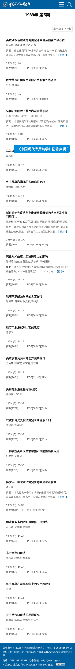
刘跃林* (18, 425)
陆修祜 (9, 425)
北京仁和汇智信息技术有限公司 (30, 664)
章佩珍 (15, 85)
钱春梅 (9, 221)
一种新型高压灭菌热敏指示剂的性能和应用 (32, 451)
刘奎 (8, 85)
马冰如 (26, 45)
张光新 (26, 301)
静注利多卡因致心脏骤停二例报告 (27, 522)
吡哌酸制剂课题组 (58, 221)
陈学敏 (18, 221)
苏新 (22, 186)
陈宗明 (9, 332)
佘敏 (8, 588)
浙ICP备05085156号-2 (59, 647)
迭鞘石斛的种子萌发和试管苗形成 (27, 110)
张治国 (15, 116)
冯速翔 (18, 45)
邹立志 (9, 456)
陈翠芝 (18, 363)
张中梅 (9, 394)
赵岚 (16, 186)
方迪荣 (9, 363)
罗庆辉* (35, 261)
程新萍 (26, 221)
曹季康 (35, 363)
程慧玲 (18, 558)
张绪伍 (18, 394)
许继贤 (35, 301)
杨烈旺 (9, 558)
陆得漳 (9, 261)
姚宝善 (26, 363)
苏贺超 (9, 527)
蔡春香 (26, 558)
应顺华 (18, 456)
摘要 (8, 68)
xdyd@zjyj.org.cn (50, 660)
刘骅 (8, 116)
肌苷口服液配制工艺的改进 (23, 327)
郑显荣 (9, 301)
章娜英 (26, 619)
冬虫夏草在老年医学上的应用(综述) (28, 583)
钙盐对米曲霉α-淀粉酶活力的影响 (27, 256)
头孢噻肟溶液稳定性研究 (21, 389)
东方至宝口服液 (16, 552)
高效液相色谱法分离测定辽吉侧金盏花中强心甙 (35, 40)
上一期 (57, 28)
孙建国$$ (45, 261)
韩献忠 (38, 116)
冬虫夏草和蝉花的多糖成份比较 (25, 181)
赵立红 (24, 116)
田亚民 (18, 301)
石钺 (33, 45)
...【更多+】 (61, 55)
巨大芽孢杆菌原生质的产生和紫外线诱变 (31, 80)
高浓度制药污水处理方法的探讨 (25, 358)
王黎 (31, 116)
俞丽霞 (9, 619)
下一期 (68, 28)
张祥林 (26, 527)
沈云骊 (9, 487)
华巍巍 (9, 186)
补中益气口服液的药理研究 (23, 614)
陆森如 (18, 261)
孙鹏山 (18, 527)
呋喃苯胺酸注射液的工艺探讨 (24, 296)
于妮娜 (43, 221)
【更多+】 (61, 271)
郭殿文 (26, 261)
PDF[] (34, 68)
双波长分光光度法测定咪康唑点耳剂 (28, 420)
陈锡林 (18, 619)
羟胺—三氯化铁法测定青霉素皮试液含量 (31, 482)
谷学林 (9, 45)
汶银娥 (35, 221)
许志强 (35, 619)
